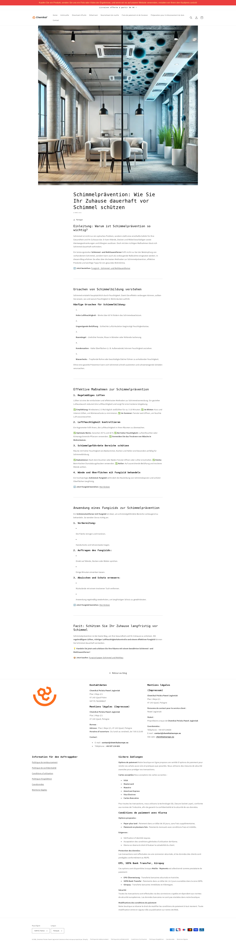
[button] (191, 17)
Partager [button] (79, 220)
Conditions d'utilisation (42, 773)
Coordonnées (38, 784)
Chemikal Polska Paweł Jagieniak (48, 939)
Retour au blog (119, 673)
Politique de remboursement (45, 762)
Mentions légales (39, 790)
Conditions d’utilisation (139, 939)
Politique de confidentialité (44, 768)
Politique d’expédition (156, 939)
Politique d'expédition (42, 779)
